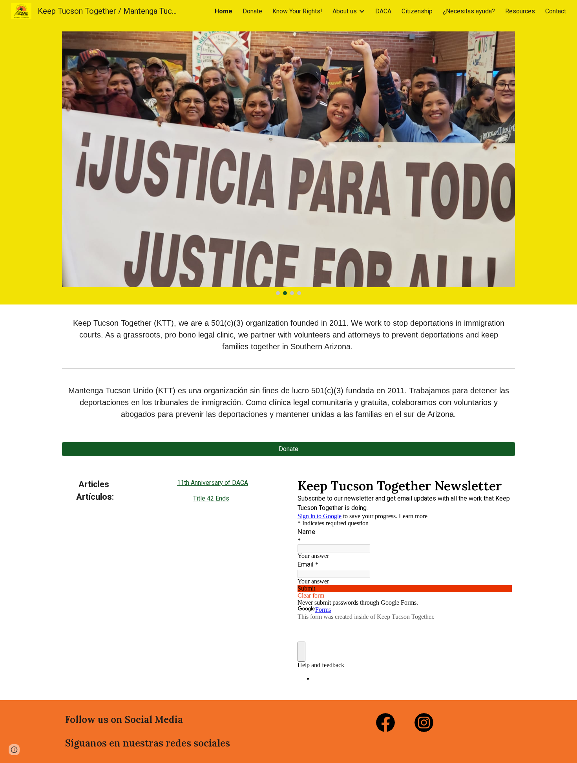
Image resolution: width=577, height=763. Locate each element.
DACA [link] (383, 11)
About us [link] (344, 11)
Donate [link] (252, 11)
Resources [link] (520, 11)
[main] (288, 335)
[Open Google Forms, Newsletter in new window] (500, 485)
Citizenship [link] (417, 11)
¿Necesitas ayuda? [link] (469, 11)
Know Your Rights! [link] (297, 11)
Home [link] (223, 11)
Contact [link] (555, 11)
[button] (14, 749)
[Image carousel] (288, 163)
